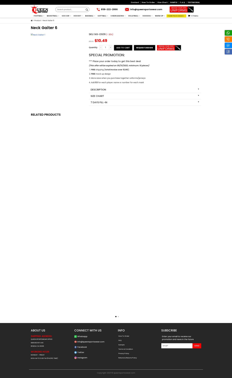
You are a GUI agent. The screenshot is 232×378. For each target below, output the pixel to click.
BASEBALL (89, 16)
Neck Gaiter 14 (81, 310)
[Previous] (28, 208)
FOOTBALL (38, 16)
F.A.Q (182, 2)
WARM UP (159, 16)
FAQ (120, 340)
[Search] (86, 9)
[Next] (204, 208)
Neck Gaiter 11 (185, 310)
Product (37, 20)
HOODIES (147, 16)
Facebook (82, 347)
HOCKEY (77, 16)
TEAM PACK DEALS (175, 16)
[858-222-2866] (228, 39)
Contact (135, 2)
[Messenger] (228, 45)
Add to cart (123, 47)
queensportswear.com (124, 372)
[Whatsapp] (228, 33)
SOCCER (65, 16)
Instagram (82, 357)
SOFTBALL (102, 16)
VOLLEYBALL (133, 16)
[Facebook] (228, 51)
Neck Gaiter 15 (47, 310)
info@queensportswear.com (90, 341)
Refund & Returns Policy (127, 358)
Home (32, 20)
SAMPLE (173, 2)
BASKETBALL (52, 16)
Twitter (80, 352)
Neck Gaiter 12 (151, 310)
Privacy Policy (123, 353)
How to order (148, 2)
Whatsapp (82, 336)
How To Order (123, 336)
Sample (121, 345)
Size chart (162, 2)
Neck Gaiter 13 (116, 310)
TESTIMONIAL (194, 2)
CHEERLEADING (117, 16)
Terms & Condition (125, 349)
